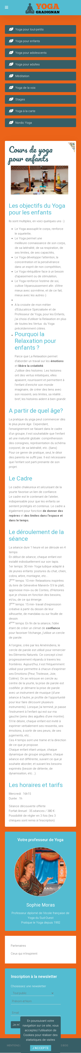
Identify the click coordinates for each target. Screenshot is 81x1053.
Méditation (22, 76)
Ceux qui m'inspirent (24, 953)
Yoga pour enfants (27, 41)
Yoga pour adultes (27, 64)
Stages (20, 99)
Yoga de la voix (25, 88)
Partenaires (18, 945)
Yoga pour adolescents (31, 53)
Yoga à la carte (25, 111)
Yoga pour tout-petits (29, 29)
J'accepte (40, 1048)
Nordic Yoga (23, 123)
